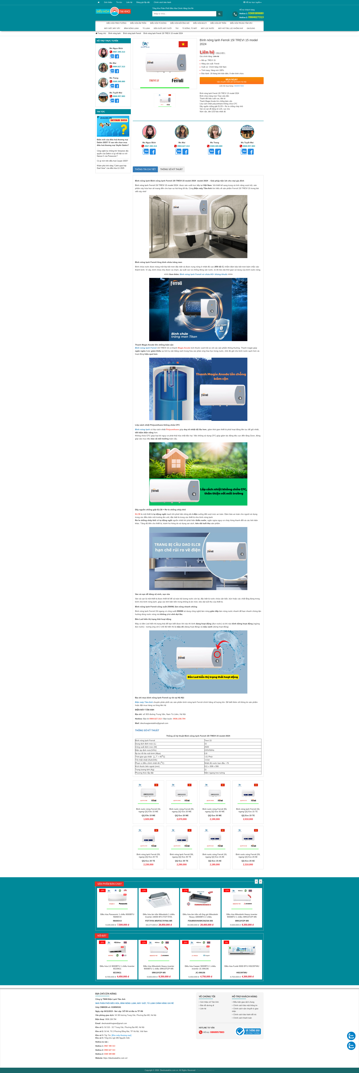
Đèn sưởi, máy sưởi (163, 28)
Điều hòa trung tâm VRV (241, 23)
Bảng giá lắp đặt (143, 2)
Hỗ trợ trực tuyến (253, 2)
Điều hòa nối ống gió (179, 23)
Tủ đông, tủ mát (189, 28)
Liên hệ (129, 2)
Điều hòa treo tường (116, 23)
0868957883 (239, 86)
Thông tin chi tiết (145, 169)
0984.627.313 (119, 66)
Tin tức (119, 2)
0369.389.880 (119, 81)
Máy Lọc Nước (207, 28)
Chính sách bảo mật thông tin (245, 1005)
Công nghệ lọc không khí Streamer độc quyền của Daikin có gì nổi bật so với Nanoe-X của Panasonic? (113, 153)
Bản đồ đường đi (207, 1005)
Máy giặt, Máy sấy (112, 28)
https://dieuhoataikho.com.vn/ (115, 1058)
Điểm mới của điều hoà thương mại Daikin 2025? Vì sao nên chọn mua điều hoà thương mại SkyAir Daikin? (113, 142)
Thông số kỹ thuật (171, 169)
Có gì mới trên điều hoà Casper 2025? (112, 161)
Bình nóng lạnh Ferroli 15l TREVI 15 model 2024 (157, 185)
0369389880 (256, 13)
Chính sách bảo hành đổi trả (244, 1014)
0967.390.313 (119, 52)
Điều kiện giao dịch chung (243, 1002)
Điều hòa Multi (200, 23)
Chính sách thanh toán (242, 1018)
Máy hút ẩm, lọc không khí (230, 28)
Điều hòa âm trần (138, 23)
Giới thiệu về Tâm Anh (209, 1002)
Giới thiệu (108, 2)
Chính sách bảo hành (162, 2)
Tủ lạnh (146, 28)
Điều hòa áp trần (218, 23)
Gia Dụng (251, 28)
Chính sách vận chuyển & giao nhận (245, 1010)
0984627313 (256, 17)
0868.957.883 (119, 96)
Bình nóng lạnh (131, 28)
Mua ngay (231, 80)
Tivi (176, 28)
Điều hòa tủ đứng (158, 23)
